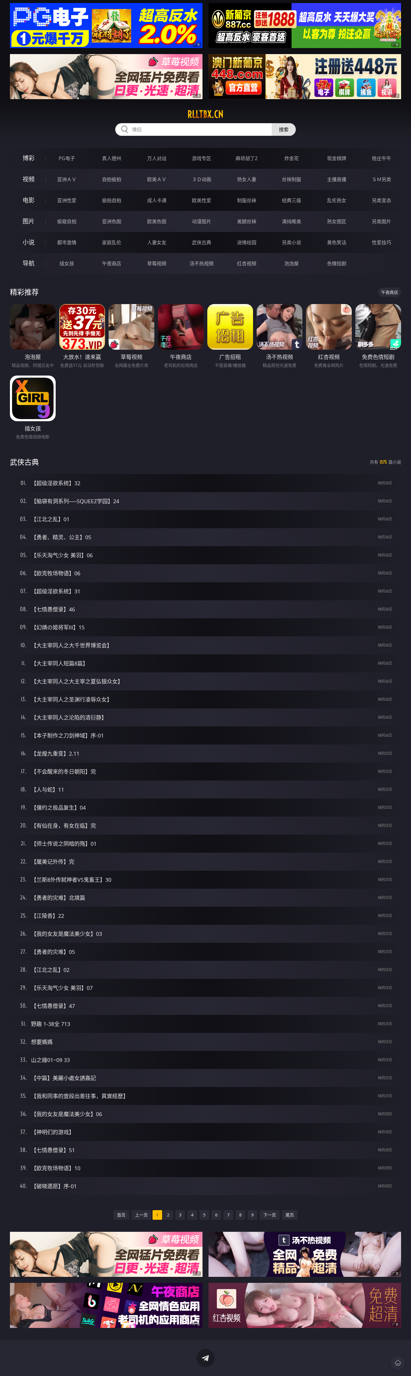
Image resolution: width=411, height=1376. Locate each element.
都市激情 (66, 242)
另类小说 (291, 242)
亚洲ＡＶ (66, 179)
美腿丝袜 (246, 221)
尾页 (290, 1215)
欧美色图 (156, 221)
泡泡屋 (291, 263)
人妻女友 (156, 242)
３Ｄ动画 (201, 179)
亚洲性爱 (66, 200)
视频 (29, 179)
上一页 (141, 1215)
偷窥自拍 (66, 221)
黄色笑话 (336, 242)
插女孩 (67, 263)
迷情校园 (246, 242)
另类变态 (381, 200)
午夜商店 (111, 263)
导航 (29, 263)
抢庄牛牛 (381, 158)
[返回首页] (398, 1363)
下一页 (269, 1215)
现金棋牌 (336, 158)
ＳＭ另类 (381, 179)
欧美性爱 (201, 200)
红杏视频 (246, 263)
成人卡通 (156, 200)
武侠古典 (201, 242)
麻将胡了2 (247, 158)
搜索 (284, 129)
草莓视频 (156, 263)
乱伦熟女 (336, 200)
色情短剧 (336, 263)
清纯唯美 (291, 221)
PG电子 (67, 158)
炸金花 (291, 158)
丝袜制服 (291, 179)
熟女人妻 (246, 179)
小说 (29, 242)
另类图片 (381, 221)
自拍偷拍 (111, 179)
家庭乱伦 (111, 242)
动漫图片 (201, 221)
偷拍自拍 (111, 200)
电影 (29, 200)
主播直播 (336, 179)
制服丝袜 (246, 200)
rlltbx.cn (205, 114)
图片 (29, 221)
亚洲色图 (111, 221)
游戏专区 (201, 158)
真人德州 (111, 158)
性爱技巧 (381, 242)
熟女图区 (336, 221)
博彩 (29, 158)
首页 (121, 1215)
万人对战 (156, 158)
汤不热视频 (202, 263)
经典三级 (291, 200)
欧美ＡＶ (156, 179)
